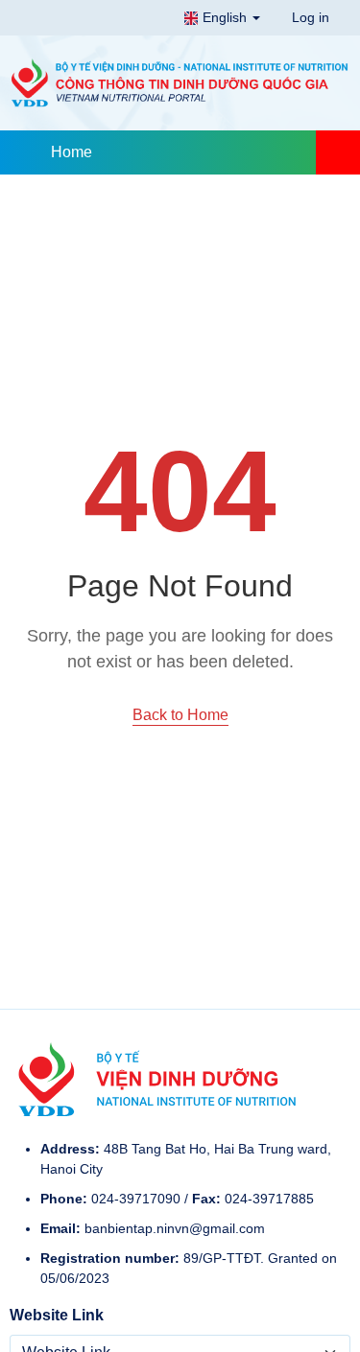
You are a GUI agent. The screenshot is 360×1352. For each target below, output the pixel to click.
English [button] (225, 17)
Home (71, 152)
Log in (308, 17)
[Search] (338, 152)
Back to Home (180, 715)
